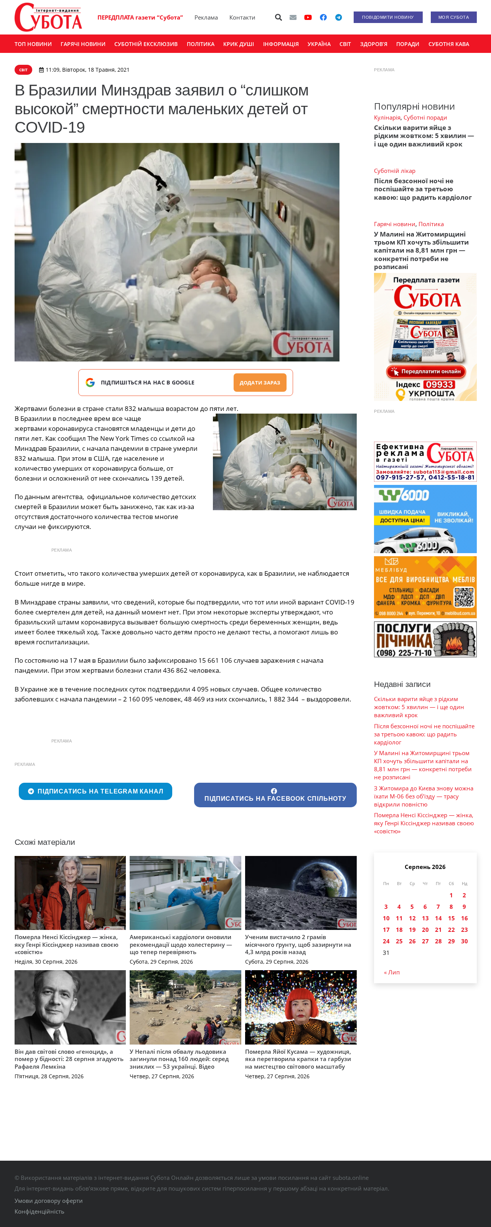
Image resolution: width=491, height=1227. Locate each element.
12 (412, 918)
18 (399, 929)
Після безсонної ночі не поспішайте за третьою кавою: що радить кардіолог (423, 189)
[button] (278, 17)
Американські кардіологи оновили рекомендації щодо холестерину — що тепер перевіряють (181, 944)
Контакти (242, 17)
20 (425, 929)
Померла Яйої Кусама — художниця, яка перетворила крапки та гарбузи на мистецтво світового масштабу (298, 1059)
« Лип (392, 972)
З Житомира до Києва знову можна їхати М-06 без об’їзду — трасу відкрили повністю (423, 796)
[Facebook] (323, 17)
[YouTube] (308, 17)
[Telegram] (339, 17)
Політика (431, 224)
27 (425, 941)
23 (464, 929)
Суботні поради (425, 117)
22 (451, 929)
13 (425, 918)
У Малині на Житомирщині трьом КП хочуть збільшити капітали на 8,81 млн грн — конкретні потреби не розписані (421, 250)
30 (464, 941)
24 (386, 941)
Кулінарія (387, 117)
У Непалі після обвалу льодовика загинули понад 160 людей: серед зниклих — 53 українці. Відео (179, 1059)
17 (386, 929)
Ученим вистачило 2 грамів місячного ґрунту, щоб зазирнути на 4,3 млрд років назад (298, 944)
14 (438, 918)
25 (399, 941)
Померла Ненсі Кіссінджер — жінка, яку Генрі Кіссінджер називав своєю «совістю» (67, 944)
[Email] (293, 17)
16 (464, 918)
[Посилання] (48, 17)
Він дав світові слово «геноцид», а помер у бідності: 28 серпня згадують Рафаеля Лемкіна (69, 1059)
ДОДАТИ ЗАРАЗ (260, 382)
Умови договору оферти (49, 1200)
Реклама (206, 17)
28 (438, 941)
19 (412, 929)
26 (412, 941)
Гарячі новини (394, 224)
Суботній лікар (394, 170)
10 (386, 918)
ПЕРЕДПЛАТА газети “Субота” (140, 17)
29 (451, 941)
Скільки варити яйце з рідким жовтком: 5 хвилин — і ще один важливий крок (424, 135)
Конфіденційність (39, 1211)
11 (399, 918)
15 (451, 918)
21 (438, 929)
